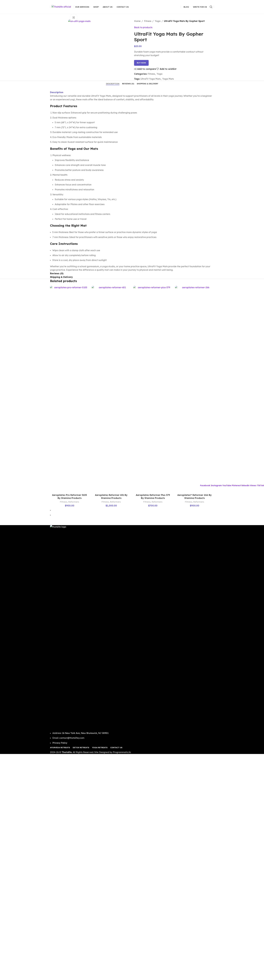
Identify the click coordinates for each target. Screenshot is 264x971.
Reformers (73, 501)
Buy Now (141, 63)
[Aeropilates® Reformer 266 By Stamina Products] (194, 389)
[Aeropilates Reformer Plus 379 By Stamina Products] (152, 389)
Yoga (157, 21)
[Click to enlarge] (73, 17)
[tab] (112, 84)
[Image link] (132, 628)
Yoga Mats (168, 78)
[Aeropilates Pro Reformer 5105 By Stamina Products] (69, 389)
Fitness (147, 21)
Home (137, 21)
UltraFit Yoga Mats (151, 78)
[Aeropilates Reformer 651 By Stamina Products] (111, 389)
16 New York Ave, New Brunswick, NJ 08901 (85, 733)
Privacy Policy (59, 742)
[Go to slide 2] (133, 515)
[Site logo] (61, 6)
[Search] (211, 7)
